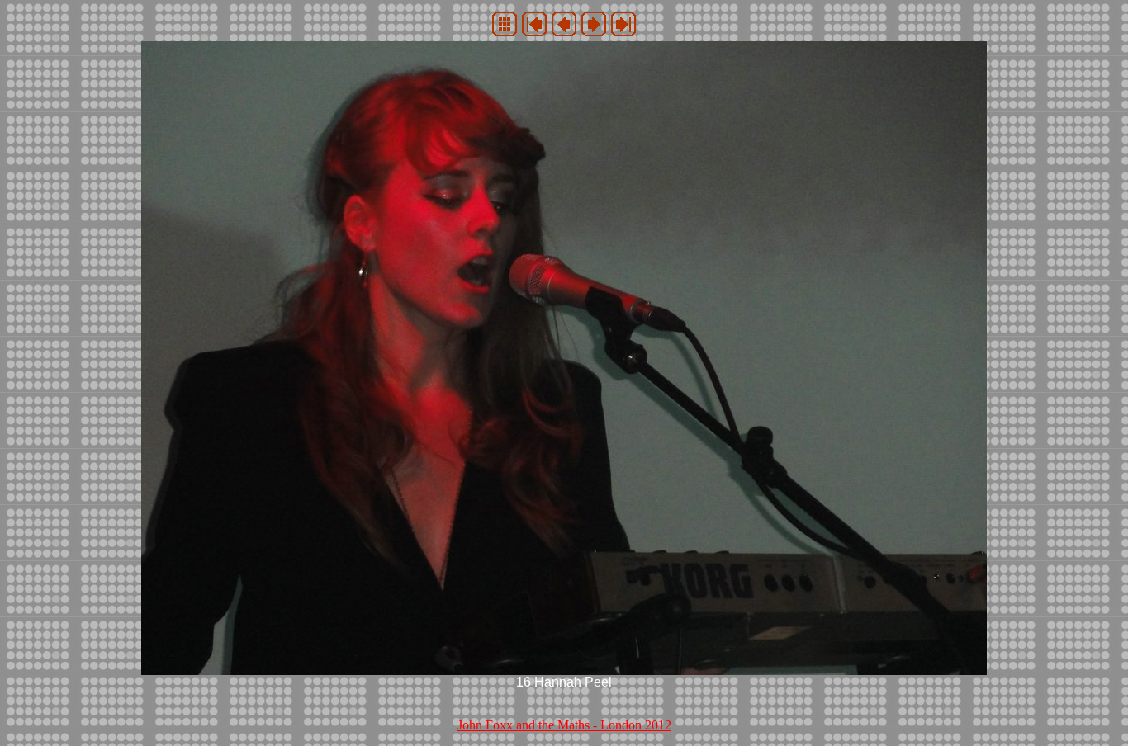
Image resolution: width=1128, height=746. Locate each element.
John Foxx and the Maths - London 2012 (564, 725)
